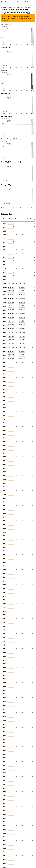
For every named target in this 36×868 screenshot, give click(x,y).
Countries (20, 2)
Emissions (28, 2)
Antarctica (27, 7)
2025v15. (5, 20)
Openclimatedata (6, 2)
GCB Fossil (12, 7)
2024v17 (20, 7)
